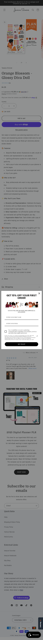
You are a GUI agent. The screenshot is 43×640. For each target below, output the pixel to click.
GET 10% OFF (21, 344)
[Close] (39, 293)
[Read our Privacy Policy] (37, 336)
